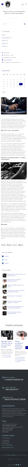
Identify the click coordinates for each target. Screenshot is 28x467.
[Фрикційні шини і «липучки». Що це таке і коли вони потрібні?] (5, 275)
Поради (3, 43)
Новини (3, 40)
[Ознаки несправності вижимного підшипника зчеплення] (5, 281)
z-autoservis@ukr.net (7, 60)
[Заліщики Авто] (13, 4)
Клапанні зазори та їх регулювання (14, 295)
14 (17, 81)
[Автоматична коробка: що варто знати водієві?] (5, 286)
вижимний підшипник (21, 360)
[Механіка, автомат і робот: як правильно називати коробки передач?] (5, 292)
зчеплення (17, 361)
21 (17, 84)
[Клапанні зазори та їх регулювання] (5, 297)
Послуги (4, 46)
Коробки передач (5, 37)
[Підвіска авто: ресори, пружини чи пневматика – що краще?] (5, 302)
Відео (3, 35)
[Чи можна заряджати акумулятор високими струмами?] (5, 313)
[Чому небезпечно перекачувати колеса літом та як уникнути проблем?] (5, 308)
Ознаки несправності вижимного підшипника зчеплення (19, 345)
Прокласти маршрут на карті (7, 447)
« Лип (3, 92)
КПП (20, 361)
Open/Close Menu (2, 4)
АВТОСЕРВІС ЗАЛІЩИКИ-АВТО (11, 455)
